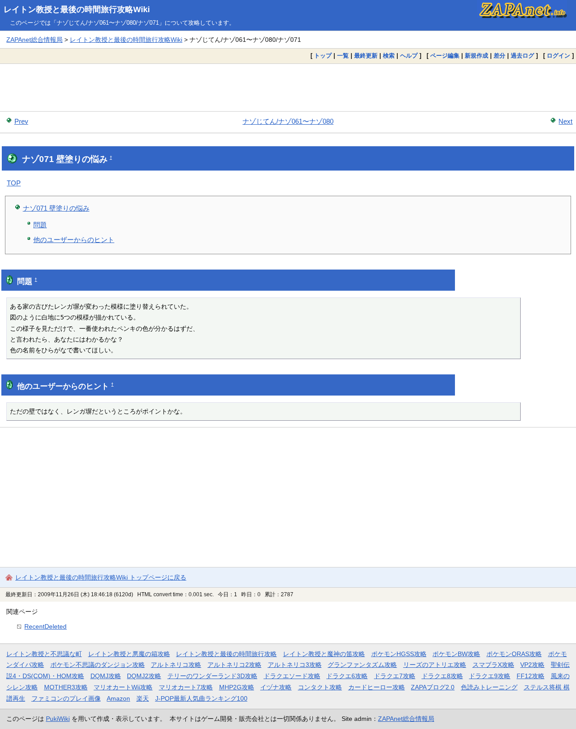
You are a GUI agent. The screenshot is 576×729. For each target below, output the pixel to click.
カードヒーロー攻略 (376, 687)
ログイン (558, 55)
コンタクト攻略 (320, 687)
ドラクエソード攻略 (292, 676)
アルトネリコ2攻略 (234, 664)
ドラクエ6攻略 (347, 676)
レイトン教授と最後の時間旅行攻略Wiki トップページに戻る (100, 577)
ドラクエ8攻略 (442, 676)
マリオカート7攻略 (186, 687)
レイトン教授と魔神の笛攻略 (324, 653)
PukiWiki (58, 718)
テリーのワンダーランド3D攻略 (212, 676)
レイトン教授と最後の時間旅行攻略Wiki (77, 9)
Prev (21, 121)
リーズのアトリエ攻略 (434, 664)
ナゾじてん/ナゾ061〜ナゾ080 (288, 121)
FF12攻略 (530, 676)
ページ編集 (444, 55)
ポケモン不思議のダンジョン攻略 (97, 664)
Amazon (118, 698)
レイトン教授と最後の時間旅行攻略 (226, 653)
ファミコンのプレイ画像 (66, 698)
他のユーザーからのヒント (73, 239)
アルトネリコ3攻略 (295, 664)
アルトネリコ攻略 (176, 664)
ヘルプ (409, 55)
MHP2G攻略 (236, 687)
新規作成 (476, 55)
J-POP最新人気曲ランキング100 (201, 698)
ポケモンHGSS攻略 (399, 653)
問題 (40, 225)
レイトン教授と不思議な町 (44, 653)
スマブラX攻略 (493, 664)
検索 (389, 55)
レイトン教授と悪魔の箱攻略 (129, 653)
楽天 (142, 698)
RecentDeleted (45, 626)
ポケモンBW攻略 (456, 653)
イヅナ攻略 (276, 687)
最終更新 (366, 55)
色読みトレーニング (489, 687)
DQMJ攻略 (105, 676)
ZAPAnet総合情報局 (34, 39)
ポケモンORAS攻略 (514, 653)
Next (565, 121)
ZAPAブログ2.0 (432, 687)
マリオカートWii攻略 (123, 687)
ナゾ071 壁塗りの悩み (56, 208)
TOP (14, 183)
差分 (499, 55)
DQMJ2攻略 (144, 676)
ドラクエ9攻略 (489, 676)
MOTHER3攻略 (66, 687)
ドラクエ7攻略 (394, 676)
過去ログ (522, 55)
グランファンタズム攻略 (362, 664)
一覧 (343, 55)
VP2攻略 (532, 664)
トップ (323, 55)
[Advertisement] (288, 87)
